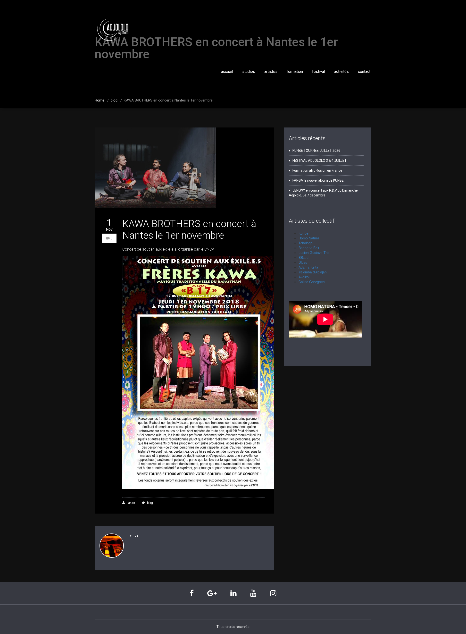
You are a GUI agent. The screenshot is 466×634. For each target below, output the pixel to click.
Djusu (303, 262)
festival (318, 71)
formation (295, 71)
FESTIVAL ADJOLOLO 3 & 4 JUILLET (319, 160)
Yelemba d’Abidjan (313, 272)
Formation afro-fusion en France (317, 170)
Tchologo (306, 242)
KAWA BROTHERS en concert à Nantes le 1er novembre (189, 229)
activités (341, 71)
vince (131, 503)
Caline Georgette (312, 281)
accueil (227, 71)
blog (114, 100)
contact (364, 71)
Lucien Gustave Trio (314, 252)
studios (248, 71)
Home (99, 100)
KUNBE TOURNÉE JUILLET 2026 (316, 150)
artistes (270, 71)
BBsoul (304, 257)
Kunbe (303, 233)
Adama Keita (308, 267)
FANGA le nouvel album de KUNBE (318, 180)
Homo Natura (309, 238)
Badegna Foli (309, 247)
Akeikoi (304, 276)
